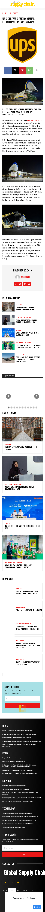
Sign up (22, 855)
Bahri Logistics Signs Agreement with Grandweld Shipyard (21, 798)
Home (4, 13)
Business (20, 640)
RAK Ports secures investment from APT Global (17, 824)
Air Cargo (14, 13)
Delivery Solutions (24, 343)
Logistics (20, 354)
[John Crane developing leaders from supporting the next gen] (8, 627)
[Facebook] (8, 70)
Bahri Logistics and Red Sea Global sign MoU (27, 333)
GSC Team (25, 277)
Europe (19, 304)
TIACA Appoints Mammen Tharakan (29, 610)
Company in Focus (23, 317)
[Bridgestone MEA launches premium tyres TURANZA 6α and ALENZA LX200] (8, 644)
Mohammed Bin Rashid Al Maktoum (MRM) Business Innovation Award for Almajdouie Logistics (19, 765)
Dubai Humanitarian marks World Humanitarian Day (26, 321)
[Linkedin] (18, 882)
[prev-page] (3, 674)
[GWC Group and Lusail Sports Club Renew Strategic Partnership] (8, 358)
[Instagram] (20, 284)
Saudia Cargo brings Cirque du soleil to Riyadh (17, 770)
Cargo (18, 330)
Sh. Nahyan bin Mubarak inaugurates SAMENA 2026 (19, 820)
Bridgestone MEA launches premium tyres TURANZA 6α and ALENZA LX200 (28, 645)
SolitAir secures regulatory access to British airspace (27, 592)
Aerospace (20, 607)
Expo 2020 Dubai (33, 120)
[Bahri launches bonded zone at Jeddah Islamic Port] (8, 662)
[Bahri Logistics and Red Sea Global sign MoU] (8, 333)
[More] (37, 70)
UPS (41, 120)
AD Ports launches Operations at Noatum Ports (17, 801)
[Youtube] (29, 284)
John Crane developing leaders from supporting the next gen (27, 627)
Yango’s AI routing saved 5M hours (13, 827)
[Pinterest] (22, 70)
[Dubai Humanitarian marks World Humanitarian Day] (8, 320)
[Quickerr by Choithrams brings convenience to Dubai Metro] (8, 345)
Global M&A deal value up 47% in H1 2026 (16, 789)
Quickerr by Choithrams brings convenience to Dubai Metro (29, 346)
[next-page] (7, 674)
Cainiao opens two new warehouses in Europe (25, 308)
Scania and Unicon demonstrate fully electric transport (20, 817)
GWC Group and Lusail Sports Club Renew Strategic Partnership (28, 359)
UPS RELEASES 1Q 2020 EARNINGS (13, 761)
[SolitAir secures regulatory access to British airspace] (8, 591)
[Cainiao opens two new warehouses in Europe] (8, 307)
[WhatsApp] (29, 70)
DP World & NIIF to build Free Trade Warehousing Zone (20, 774)
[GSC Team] (18, 277)
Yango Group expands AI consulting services (17, 813)
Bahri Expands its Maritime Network (14, 785)
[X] (15, 70)
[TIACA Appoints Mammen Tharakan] (8, 609)
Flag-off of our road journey (11, 758)
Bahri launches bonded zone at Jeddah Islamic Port (28, 663)
